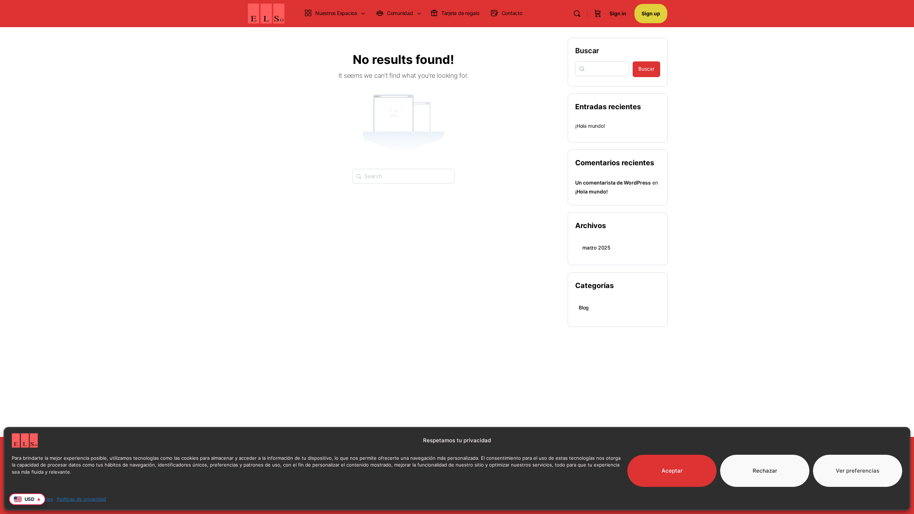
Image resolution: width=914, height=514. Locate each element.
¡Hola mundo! (590, 126)
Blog (584, 307)
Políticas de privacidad (81, 499)
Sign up (651, 13)
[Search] (577, 13)
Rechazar (765, 470)
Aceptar (672, 470)
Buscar (587, 50)
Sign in (617, 13)
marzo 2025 (596, 248)
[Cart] (597, 13)
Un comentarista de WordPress (613, 183)
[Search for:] (403, 175)
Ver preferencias (857, 470)
